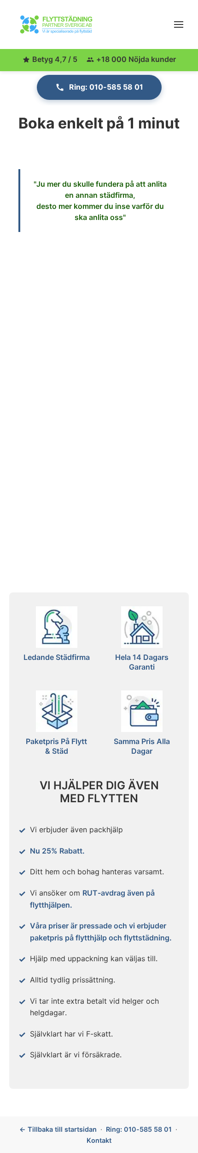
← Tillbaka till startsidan (58, 1129)
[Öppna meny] (179, 24)
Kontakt (99, 1140)
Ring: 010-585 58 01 (106, 87)
